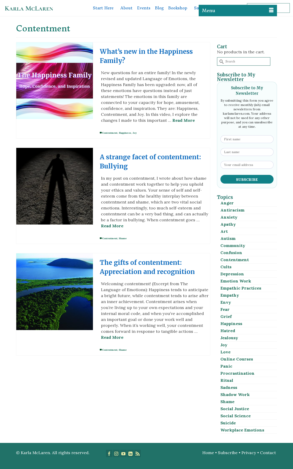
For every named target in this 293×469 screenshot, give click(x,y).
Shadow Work (235, 394)
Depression (232, 274)
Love (225, 352)
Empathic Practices (240, 288)
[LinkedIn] (130, 453)
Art (224, 231)
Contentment (109, 132)
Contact (268, 452)
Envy (225, 302)
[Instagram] (116, 453)
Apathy (228, 224)
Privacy (248, 452)
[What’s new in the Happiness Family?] (54, 80)
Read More (183, 120)
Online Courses (236, 359)
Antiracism (232, 210)
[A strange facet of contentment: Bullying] (54, 186)
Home (208, 452)
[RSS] (137, 453)
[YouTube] (123, 453)
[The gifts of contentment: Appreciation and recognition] (54, 291)
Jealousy (229, 337)
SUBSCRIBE (247, 179)
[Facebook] (109, 453)
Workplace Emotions (242, 430)
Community (232, 245)
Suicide (228, 423)
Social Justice (234, 408)
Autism (228, 238)
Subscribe (228, 452)
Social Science (235, 415)
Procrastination (237, 373)
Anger (227, 203)
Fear (225, 309)
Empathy (229, 295)
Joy (135, 132)
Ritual (226, 380)
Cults (225, 266)
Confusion (231, 252)
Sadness (228, 387)
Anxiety (228, 217)
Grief (226, 316)
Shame (123, 238)
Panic (226, 366)
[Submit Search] (220, 61)
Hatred (227, 330)
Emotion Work (235, 281)
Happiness (125, 132)
